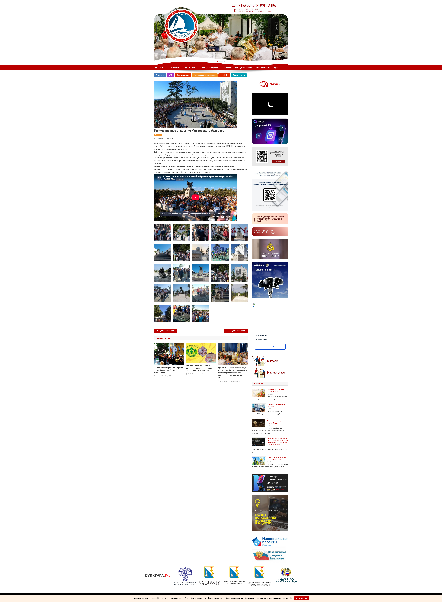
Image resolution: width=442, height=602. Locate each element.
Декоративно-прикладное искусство (238, 68)
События (158, 135)
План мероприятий (263, 68)
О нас (162, 68)
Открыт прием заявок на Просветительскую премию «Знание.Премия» (276, 421)
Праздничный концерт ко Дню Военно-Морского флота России (167, 331)
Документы (174, 68)
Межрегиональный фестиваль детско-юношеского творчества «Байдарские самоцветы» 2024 (199, 368)
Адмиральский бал (237, 331)
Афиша (276, 68)
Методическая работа (210, 68)
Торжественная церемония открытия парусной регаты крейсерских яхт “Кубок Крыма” (168, 370)
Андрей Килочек (170, 376)
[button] (217, 61)
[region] (221, 30)
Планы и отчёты (190, 68)
